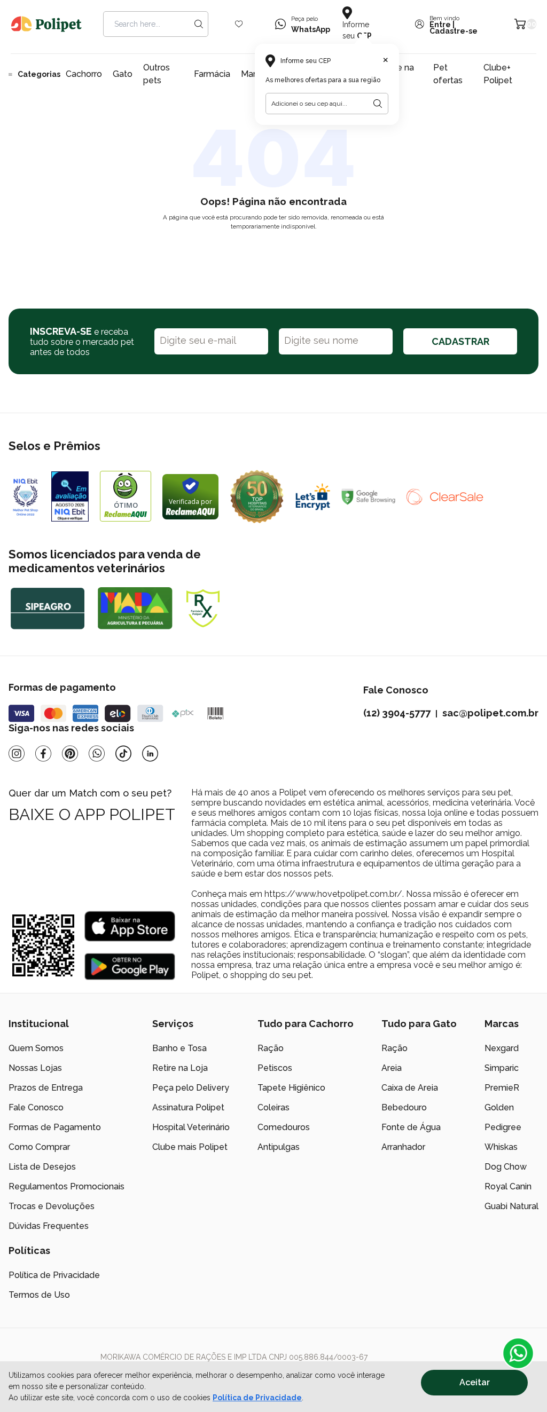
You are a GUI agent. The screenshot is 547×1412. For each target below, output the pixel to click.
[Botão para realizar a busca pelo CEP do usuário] (377, 103)
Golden (499, 1107)
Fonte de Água (411, 1127)
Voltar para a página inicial (273, 251)
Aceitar (474, 1382)
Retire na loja (396, 73)
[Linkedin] (150, 753)
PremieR (502, 1088)
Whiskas (501, 1147)
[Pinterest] (70, 753)
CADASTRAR (460, 341)
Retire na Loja (180, 1068)
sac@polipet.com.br (490, 713)
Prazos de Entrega (46, 1088)
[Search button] (198, 24)
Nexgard (502, 1048)
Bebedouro (404, 1107)
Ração (270, 1048)
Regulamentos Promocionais (66, 1186)
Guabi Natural (511, 1206)
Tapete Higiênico (291, 1088)
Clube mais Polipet (190, 1147)
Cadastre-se (453, 31)
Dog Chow (506, 1167)
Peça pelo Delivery (190, 1088)
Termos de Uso (39, 1295)
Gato (122, 74)
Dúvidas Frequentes (49, 1226)
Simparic (502, 1068)
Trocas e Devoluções (52, 1206)
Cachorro (84, 74)
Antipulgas (278, 1147)
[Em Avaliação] (70, 496)
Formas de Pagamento (55, 1127)
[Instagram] (17, 753)
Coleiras (273, 1107)
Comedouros (283, 1127)
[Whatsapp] (97, 753)
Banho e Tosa (179, 1048)
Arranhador (403, 1147)
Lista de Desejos (42, 1167)
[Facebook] (43, 753)
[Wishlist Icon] (239, 24)
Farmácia (212, 74)
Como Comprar (39, 1147)
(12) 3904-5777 (397, 713)
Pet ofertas (448, 73)
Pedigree (503, 1127)
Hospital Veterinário (191, 1127)
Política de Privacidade (257, 1397)
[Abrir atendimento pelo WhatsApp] (518, 1353)
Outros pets (156, 73)
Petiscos (274, 1068)
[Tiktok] (123, 753)
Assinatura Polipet (188, 1107)
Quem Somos (36, 1048)
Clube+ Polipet (497, 73)
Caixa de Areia (409, 1088)
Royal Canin (508, 1186)
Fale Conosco (36, 1107)
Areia (391, 1068)
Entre (440, 24)
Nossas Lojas (35, 1068)
